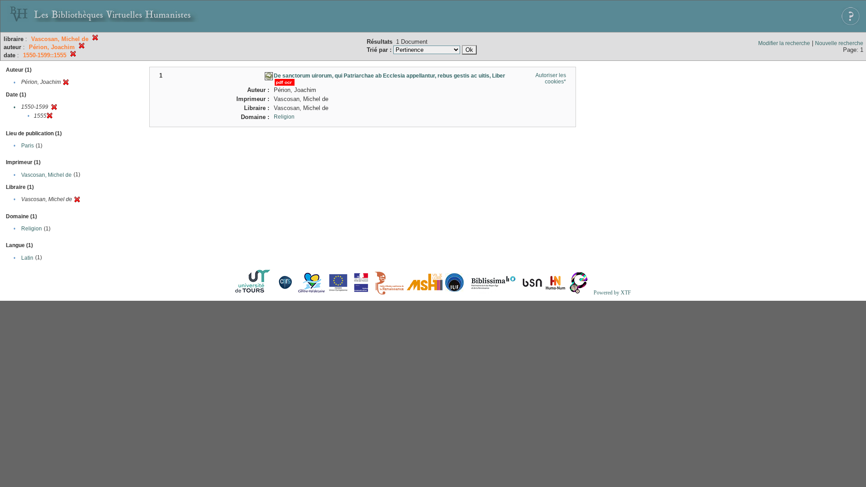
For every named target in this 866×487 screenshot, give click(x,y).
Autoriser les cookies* (550, 78)
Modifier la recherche (784, 43)
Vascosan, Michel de (46, 175)
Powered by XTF (612, 292)
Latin (27, 258)
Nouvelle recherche (839, 43)
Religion (31, 228)
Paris (27, 145)
